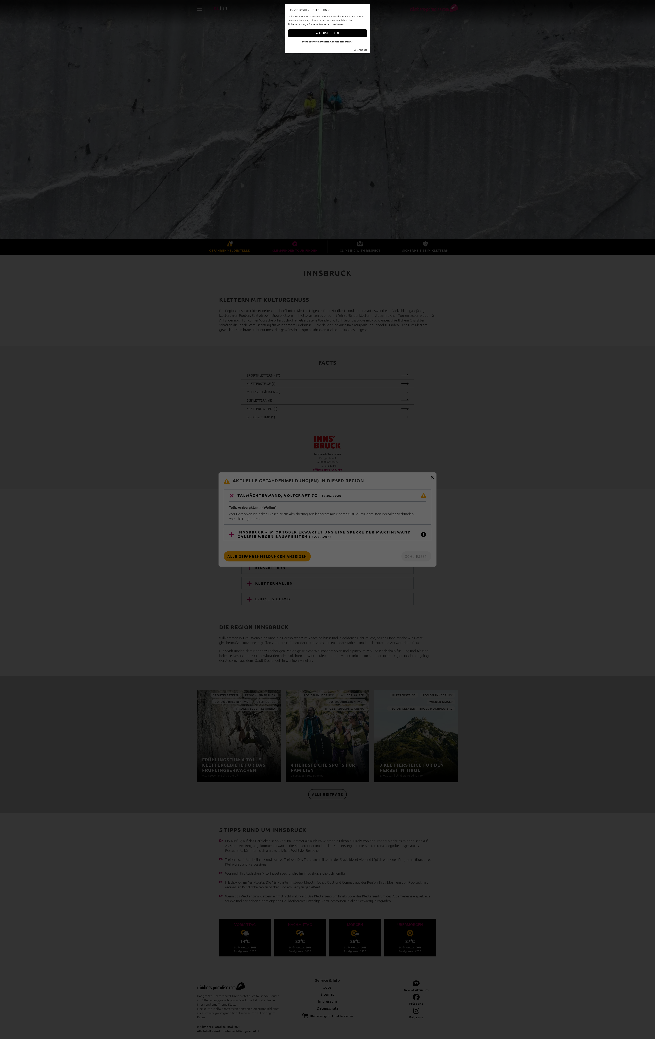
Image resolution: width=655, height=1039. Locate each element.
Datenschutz (360, 49)
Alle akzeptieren (327, 33)
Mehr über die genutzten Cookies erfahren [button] (326, 41)
